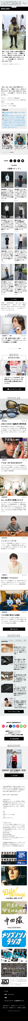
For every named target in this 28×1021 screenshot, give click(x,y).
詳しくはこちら (25, 3)
